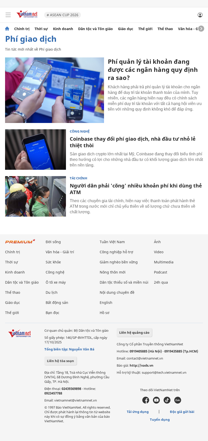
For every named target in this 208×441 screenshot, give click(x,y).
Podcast (160, 272)
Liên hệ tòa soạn (60, 361)
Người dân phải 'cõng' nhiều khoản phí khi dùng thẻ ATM (136, 189)
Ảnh (157, 241)
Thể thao (165, 29)
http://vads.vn (141, 365)
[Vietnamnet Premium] (20, 243)
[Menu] (8, 15)
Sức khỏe (53, 262)
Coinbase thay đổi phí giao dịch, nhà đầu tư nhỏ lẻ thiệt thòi (133, 142)
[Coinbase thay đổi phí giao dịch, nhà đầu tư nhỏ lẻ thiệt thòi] (35, 149)
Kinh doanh (63, 29)
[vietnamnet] (27, 18)
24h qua (161, 282)
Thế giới (145, 29)
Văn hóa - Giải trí (192, 29)
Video (158, 251)
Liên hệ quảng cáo (134, 332)
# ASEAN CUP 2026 (62, 14)
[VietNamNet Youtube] (156, 402)
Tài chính (78, 178)
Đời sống (53, 241)
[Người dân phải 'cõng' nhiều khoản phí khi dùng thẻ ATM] (35, 196)
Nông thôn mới (113, 272)
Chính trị (21, 29)
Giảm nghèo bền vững (119, 262)
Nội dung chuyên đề (117, 292)
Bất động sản (57, 302)
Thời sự (41, 29)
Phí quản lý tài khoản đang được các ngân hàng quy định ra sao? (153, 69)
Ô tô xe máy (56, 282)
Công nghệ (80, 131)
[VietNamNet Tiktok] (167, 402)
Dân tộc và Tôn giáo (95, 29)
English (106, 302)
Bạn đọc (52, 312)
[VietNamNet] (7, 29)
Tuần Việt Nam (112, 241)
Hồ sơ (104, 312)
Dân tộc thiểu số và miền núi (124, 282)
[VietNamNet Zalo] (177, 402)
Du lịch (52, 292)
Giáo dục (125, 29)
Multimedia (164, 262)
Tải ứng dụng (138, 411)
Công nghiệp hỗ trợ (116, 251)
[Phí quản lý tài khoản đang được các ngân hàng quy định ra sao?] (54, 90)
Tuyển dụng (160, 419)
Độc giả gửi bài (182, 411)
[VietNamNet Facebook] (145, 402)
